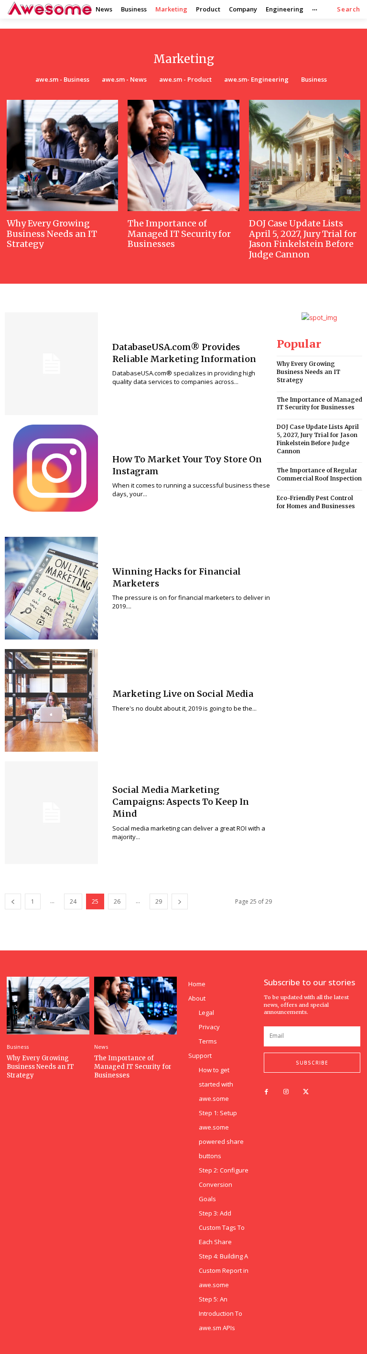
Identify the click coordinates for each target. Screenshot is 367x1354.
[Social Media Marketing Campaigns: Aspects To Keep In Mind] (51, 812)
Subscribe (312, 1062)
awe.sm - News (124, 79)
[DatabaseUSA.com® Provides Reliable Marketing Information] (51, 363)
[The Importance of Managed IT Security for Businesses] (183, 155)
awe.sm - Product (185, 79)
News (101, 1046)
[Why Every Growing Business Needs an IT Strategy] (62, 155)
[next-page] (180, 901)
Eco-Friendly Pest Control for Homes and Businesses (316, 502)
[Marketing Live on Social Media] (51, 700)
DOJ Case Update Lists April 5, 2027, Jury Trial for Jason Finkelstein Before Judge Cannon (302, 239)
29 (158, 901)
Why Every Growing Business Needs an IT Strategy (52, 233)
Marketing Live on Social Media (182, 693)
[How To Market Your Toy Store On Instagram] (51, 476)
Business (314, 79)
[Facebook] (266, 1092)
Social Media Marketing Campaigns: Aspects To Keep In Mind (180, 801)
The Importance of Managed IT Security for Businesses (179, 233)
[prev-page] (13, 901)
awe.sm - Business (62, 79)
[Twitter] (305, 1092)
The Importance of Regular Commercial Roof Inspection (319, 474)
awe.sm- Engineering (256, 79)
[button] (348, 9)
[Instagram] (286, 1092)
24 (73, 901)
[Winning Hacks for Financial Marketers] (51, 588)
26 (117, 901)
